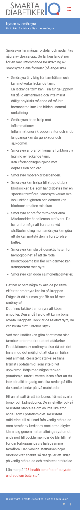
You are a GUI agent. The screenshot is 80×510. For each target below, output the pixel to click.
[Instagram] (64, 504)
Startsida (24, 28)
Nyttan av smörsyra (21, 24)
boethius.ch (61, 499)
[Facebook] (70, 504)
